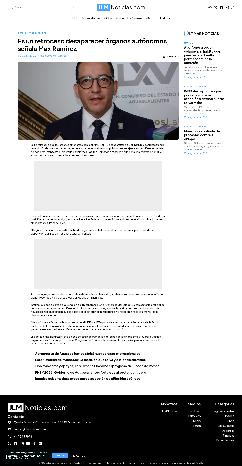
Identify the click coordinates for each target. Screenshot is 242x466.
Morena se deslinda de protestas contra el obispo (202, 135)
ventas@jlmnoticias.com (30, 429)
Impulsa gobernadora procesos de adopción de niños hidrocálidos (87, 378)
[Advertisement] (98, 186)
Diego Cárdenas (27, 55)
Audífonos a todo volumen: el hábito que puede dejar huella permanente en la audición (202, 55)
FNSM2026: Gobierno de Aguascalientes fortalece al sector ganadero (90, 372)
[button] (60, 455)
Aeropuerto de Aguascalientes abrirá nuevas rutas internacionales (87, 353)
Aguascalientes (32, 33)
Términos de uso (31, 455)
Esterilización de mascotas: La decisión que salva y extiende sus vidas (90, 360)
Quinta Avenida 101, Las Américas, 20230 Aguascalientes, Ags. (54, 422)
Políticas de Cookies (17, 458)
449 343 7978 (23, 436)
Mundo (188, 43)
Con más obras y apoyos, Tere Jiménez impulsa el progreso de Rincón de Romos (97, 366)
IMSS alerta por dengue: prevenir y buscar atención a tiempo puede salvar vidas (204, 97)
